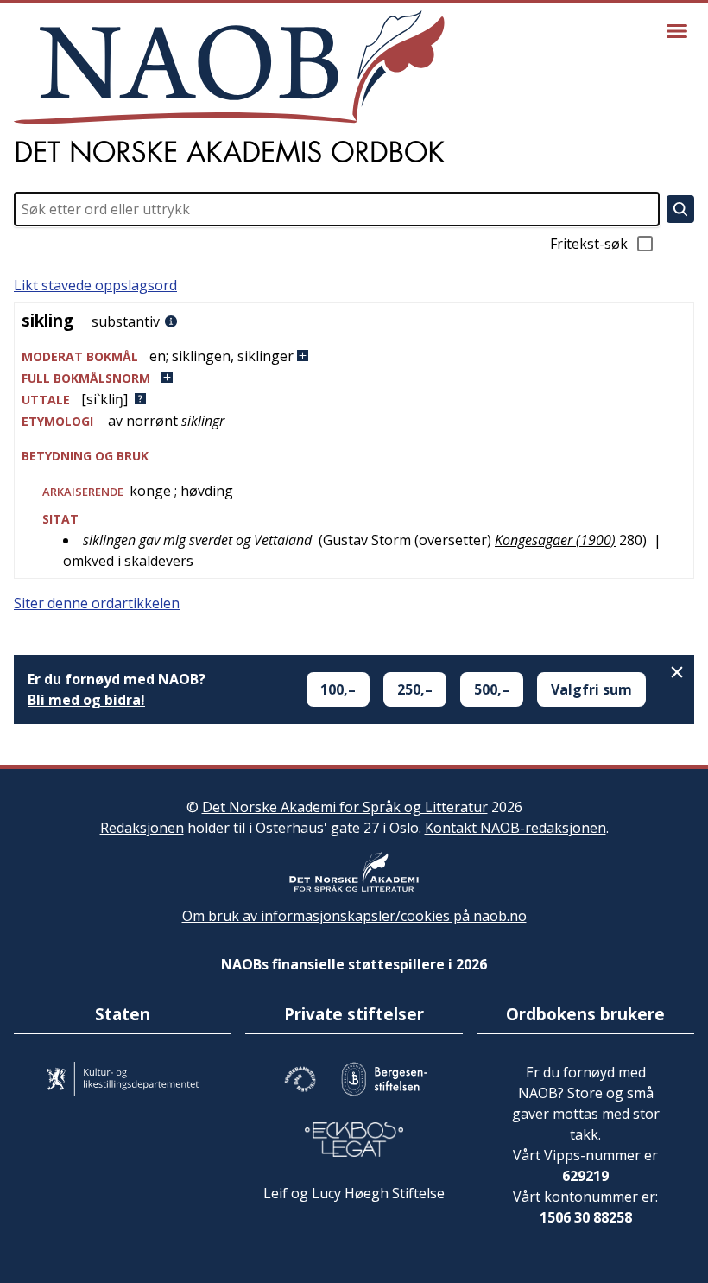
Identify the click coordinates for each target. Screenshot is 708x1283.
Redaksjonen (142, 827)
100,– (338, 689)
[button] (354, 356)
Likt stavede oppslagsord (95, 285)
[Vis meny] (677, 31)
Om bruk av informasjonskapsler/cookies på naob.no (354, 915)
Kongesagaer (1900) (555, 539)
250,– (415, 689)
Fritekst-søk (589, 243)
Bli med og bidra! (86, 699)
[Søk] (680, 209)
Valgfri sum (591, 689)
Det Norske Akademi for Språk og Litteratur (345, 806)
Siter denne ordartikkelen (97, 603)
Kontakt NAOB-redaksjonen (515, 827)
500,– (491, 689)
